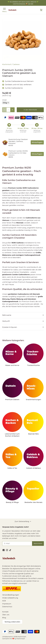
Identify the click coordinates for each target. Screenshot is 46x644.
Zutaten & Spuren (9, 327)
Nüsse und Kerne (12, 365)
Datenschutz (7, 607)
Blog (4, 618)
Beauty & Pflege (12, 502)
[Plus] (12, 109)
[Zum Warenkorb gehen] (41, 10)
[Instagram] (7, 550)
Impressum (6, 604)
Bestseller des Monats (33, 502)
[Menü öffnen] (4, 9)
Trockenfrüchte (33, 365)
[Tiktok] (10, 550)
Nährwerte (6, 315)
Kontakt (5, 612)
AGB (4, 601)
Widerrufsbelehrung (10, 598)
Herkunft (6, 321)
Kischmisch (6, 64)
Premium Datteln (12, 400)
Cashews (16, 64)
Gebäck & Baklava (33, 468)
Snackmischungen (33, 400)
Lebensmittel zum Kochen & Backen (12, 435)
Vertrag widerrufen (12, 622)
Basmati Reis (33, 434)
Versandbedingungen (10, 595)
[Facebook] (4, 550)
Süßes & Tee (12, 468)
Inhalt (4, 100)
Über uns (5, 615)
